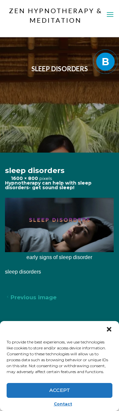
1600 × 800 (25, 178)
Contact (63, 403)
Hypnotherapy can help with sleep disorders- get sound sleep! (48, 185)
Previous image (34, 297)
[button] (109, 329)
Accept (59, 390)
